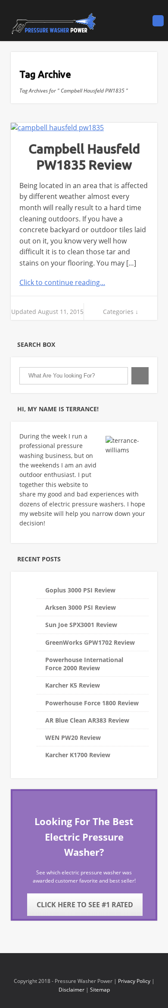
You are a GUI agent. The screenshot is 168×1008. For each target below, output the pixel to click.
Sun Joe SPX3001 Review (81, 625)
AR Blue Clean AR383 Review (87, 720)
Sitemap (100, 989)
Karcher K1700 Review (77, 755)
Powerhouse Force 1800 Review (92, 703)
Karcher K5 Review (72, 685)
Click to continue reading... (62, 282)
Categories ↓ (120, 311)
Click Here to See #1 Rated (85, 904)
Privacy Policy (134, 981)
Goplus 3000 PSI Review (80, 590)
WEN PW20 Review (73, 737)
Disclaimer (71, 989)
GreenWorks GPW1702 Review (90, 642)
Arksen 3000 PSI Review (80, 607)
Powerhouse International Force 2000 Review (84, 664)
